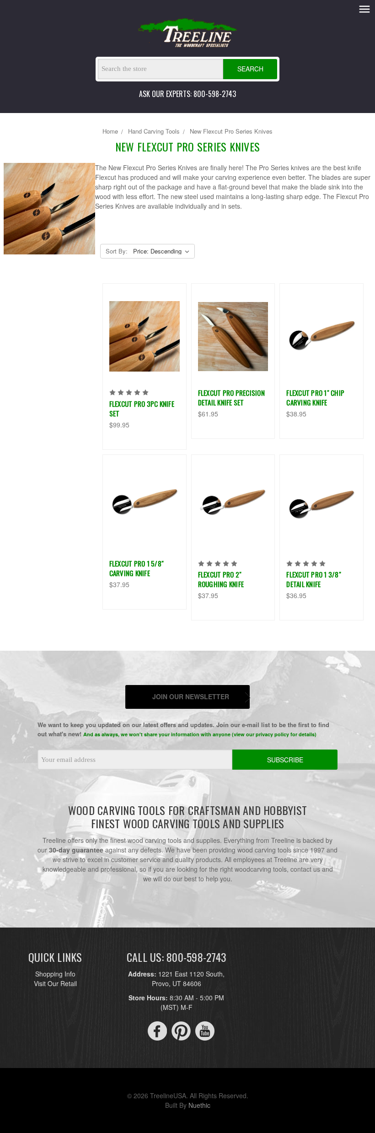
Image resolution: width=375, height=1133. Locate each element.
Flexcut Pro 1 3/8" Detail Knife (313, 579)
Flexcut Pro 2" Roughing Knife (221, 579)
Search (250, 68)
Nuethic (199, 1105)
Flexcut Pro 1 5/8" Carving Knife (136, 568)
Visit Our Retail (55, 983)
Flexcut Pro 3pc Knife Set (141, 408)
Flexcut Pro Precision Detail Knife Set (231, 397)
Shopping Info (55, 973)
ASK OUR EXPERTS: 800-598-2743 (187, 93)
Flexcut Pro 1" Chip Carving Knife (315, 397)
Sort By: (117, 251)
